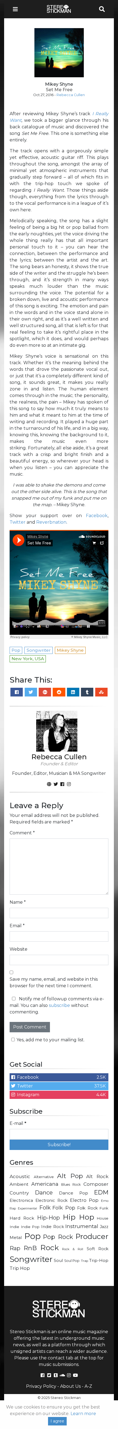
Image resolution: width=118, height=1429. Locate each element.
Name (18, 902)
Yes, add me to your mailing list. (50, 1039)
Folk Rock (87, 1208)
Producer (91, 1236)
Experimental (27, 1208)
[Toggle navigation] (17, 9)
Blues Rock (71, 1184)
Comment (22, 832)
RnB (30, 1248)
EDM (101, 1192)
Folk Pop (63, 1208)
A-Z (88, 1386)
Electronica (21, 1200)
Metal (16, 1237)
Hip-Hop (48, 1217)
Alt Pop (70, 1176)
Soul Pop (72, 1261)
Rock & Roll (72, 1249)
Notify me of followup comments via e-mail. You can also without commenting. (57, 1005)
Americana (44, 1184)
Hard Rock (22, 1218)
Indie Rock (52, 1226)
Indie (14, 1227)
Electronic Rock (51, 1200)
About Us (70, 1386)
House (102, 1218)
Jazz (104, 1226)
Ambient (19, 1184)
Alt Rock (97, 1176)
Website (18, 949)
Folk (44, 1207)
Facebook (97, 515)
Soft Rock (97, 1248)
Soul (58, 1260)
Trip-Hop (98, 1260)
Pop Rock (58, 1236)
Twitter (18, 522)
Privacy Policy (41, 1386)
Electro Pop (84, 1200)
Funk (104, 1208)
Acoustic (20, 1176)
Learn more (83, 1413)
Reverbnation (51, 522)
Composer (95, 1184)
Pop (32, 1236)
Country (19, 1193)
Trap (84, 1261)
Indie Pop (30, 1227)
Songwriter (31, 1259)
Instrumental (81, 1226)
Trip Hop (20, 1268)
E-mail (18, 1123)
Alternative (44, 1177)
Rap (15, 1248)
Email (17, 925)
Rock (49, 1247)
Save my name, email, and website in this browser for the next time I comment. (54, 982)
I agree (57, 1421)
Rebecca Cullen (71, 95)
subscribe (59, 1005)
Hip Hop (78, 1217)
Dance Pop (73, 1193)
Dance (44, 1192)
